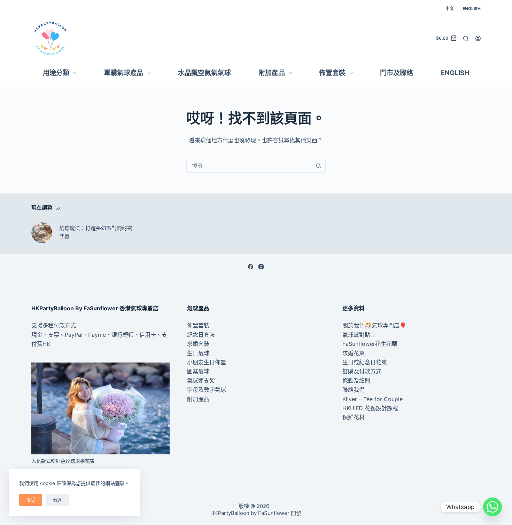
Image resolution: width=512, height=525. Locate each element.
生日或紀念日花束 (364, 362)
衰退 (57, 499)
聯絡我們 (353, 389)
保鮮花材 (353, 417)
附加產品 (271, 73)
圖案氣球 (198, 371)
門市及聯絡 (396, 73)
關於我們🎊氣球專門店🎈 (374, 325)
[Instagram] (261, 266)
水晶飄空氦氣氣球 (204, 73)
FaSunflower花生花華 (369, 343)
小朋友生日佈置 (206, 362)
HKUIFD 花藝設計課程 (370, 408)
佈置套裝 (332, 73)
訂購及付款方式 (361, 371)
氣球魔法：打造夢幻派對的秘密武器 (95, 232)
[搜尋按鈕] (319, 166)
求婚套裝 (198, 343)
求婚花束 (353, 353)
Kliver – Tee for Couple (372, 399)
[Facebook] (250, 266)
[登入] (478, 38)
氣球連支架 (201, 380)
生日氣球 (198, 353)
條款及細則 (356, 380)
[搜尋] (465, 38)
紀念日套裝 (201, 334)
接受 (30, 499)
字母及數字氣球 (206, 389)
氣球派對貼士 (359, 334)
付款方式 (65, 325)
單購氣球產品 (123, 73)
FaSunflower (273, 513)
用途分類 (56, 73)
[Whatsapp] (492, 507)
